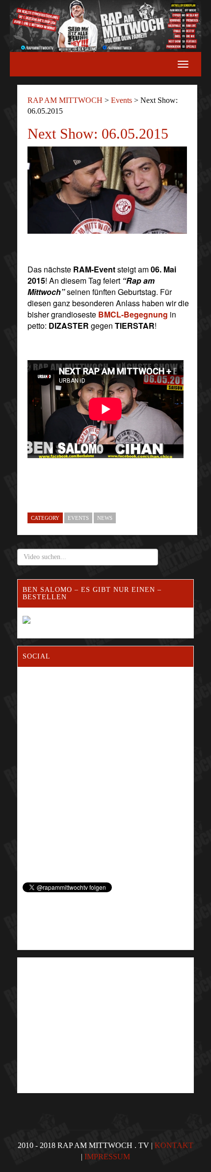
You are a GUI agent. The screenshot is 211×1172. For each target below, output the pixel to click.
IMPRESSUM (107, 1156)
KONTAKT (174, 1145)
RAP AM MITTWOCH (65, 100)
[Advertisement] (86, 1006)
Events (121, 100)
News (104, 518)
